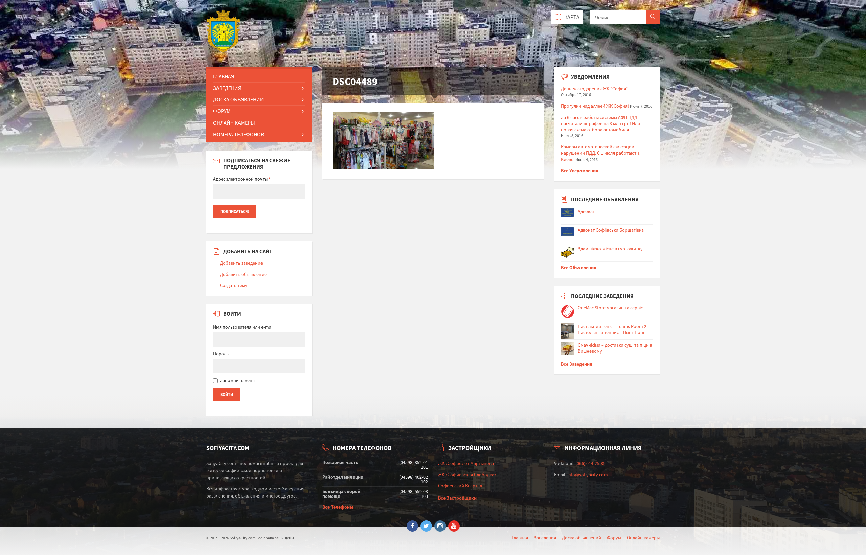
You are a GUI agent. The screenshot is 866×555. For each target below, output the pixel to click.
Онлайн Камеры (234, 122)
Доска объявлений (581, 538)
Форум (222, 111)
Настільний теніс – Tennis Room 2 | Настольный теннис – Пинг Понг (613, 329)
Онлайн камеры (643, 538)
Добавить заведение (241, 263)
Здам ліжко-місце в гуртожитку (610, 249)
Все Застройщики (457, 498)
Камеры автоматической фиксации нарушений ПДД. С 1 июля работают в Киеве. (600, 153)
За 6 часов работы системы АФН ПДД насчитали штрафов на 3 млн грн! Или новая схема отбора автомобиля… (600, 123)
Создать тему (233, 285)
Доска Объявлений (238, 99)
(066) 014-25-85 (590, 463)
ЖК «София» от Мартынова (466, 463)
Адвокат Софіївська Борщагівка (611, 230)
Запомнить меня (237, 380)
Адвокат (586, 211)
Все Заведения (576, 364)
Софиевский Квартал (460, 486)
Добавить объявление (243, 274)
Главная (223, 76)
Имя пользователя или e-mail (243, 327)
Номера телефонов (238, 134)
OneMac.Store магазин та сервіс (610, 308)
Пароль (221, 353)
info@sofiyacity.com (587, 474)
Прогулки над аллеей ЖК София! (595, 106)
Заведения (227, 88)
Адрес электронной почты (242, 179)
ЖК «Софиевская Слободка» (467, 474)
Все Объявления (578, 267)
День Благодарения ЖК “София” (594, 89)
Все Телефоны (337, 507)
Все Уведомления (579, 171)
